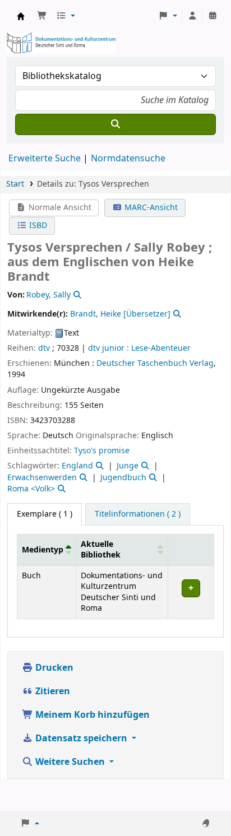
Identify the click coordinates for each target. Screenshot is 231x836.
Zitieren (51, 691)
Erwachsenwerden (42, 478)
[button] (42, 16)
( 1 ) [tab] (44, 514)
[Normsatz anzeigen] (76, 295)
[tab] (137, 514)
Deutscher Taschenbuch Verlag (155, 363)
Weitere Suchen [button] (70, 762)
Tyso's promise (102, 451)
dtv (44, 348)
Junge (127, 466)
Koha (21, 16)
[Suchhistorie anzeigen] (212, 16)
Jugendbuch (123, 478)
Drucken (53, 668)
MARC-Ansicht (150, 207)
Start (15, 184)
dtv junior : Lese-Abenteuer (139, 348)
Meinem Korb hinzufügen (91, 715)
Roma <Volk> (31, 489)
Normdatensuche (128, 158)
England (77, 466)
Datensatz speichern (81, 738)
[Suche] (115, 124)
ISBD (37, 225)
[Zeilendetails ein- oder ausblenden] (191, 592)
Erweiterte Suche (44, 158)
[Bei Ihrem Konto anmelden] (192, 16)
